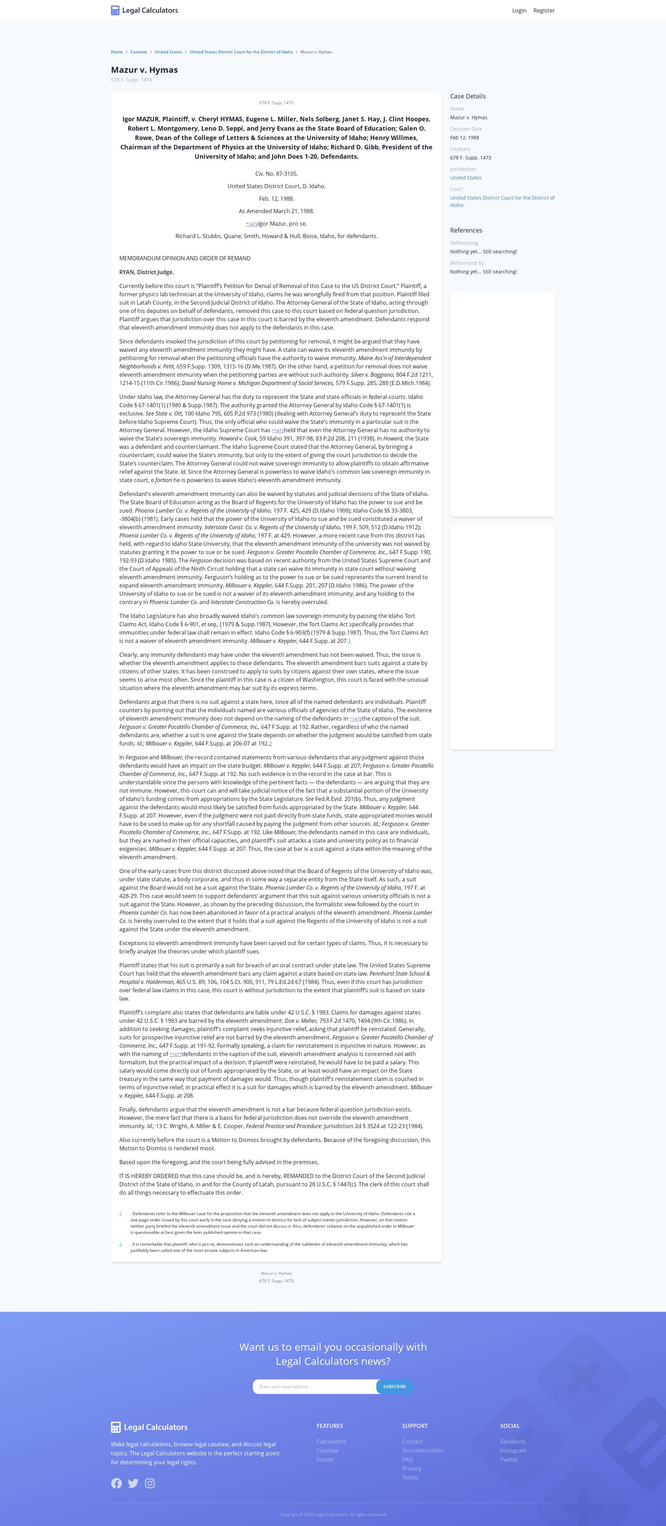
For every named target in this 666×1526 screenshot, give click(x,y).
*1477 (176, 1054)
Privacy (411, 1468)
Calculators (331, 1441)
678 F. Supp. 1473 (131, 79)
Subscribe (394, 1386)
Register (544, 10)
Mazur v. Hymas (144, 69)
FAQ (407, 1459)
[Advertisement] (503, 404)
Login (519, 10)
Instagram (513, 1450)
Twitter (509, 1459)
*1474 (252, 224)
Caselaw (138, 52)
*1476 (356, 719)
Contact (412, 1441)
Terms (410, 1477)
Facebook (512, 1441)
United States (168, 52)
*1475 (278, 431)
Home (117, 52)
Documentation (423, 1450)
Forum (325, 1459)
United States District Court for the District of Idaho (241, 52)
